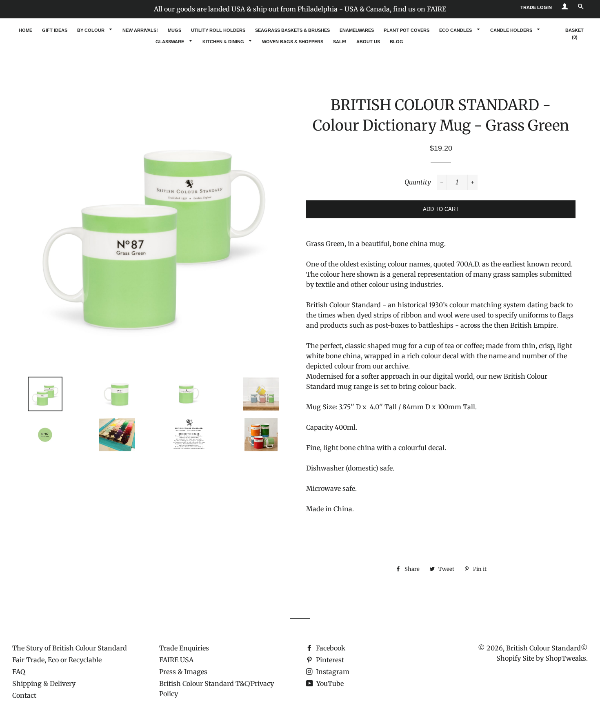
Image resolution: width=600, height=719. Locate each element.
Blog (396, 41)
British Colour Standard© (547, 648)
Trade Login (536, 7)
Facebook (329, 648)
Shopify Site (515, 658)
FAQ (18, 672)
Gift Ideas (54, 30)
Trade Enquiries (184, 648)
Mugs (174, 30)
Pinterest (329, 660)
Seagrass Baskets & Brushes (292, 30)
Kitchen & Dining (223, 41)
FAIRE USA (176, 660)
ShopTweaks (565, 658)
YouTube (329, 683)
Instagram (331, 672)
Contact (24, 695)
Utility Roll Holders (218, 30)
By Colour (91, 30)
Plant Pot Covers (406, 30)
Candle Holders (511, 30)
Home (25, 30)
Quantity (417, 182)
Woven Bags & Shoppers (292, 41)
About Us (368, 41)
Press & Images (183, 672)
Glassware (170, 41)
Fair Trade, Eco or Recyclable (57, 660)
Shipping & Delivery (44, 683)
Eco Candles (456, 30)
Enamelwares (357, 30)
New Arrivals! (140, 30)
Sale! (340, 41)
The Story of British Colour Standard (69, 648)
